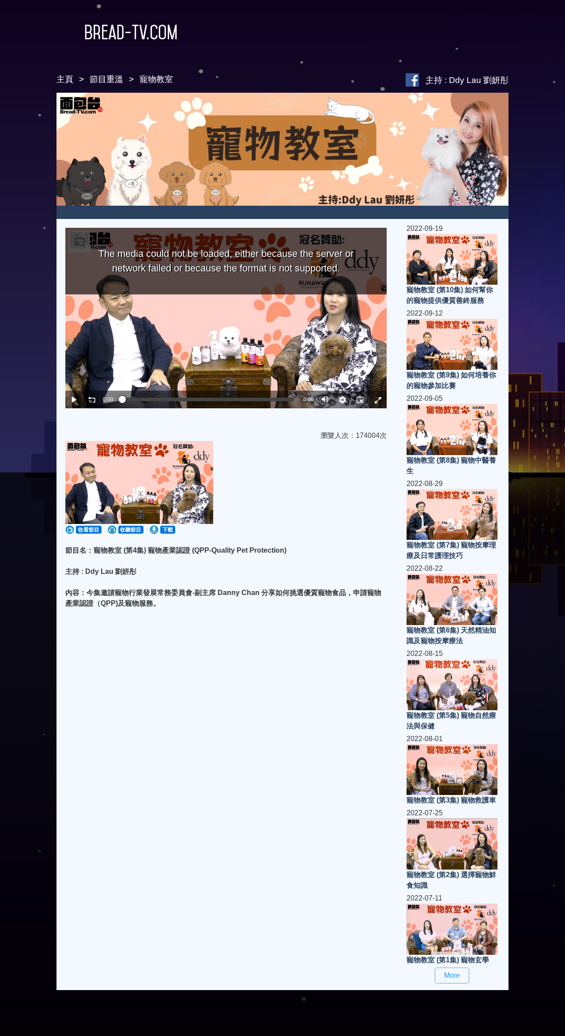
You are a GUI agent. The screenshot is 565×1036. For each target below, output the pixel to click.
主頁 (64, 79)
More (452, 975)
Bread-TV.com (130, 32)
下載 (167, 530)
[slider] (208, 399)
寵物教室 (156, 79)
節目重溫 (106, 79)
